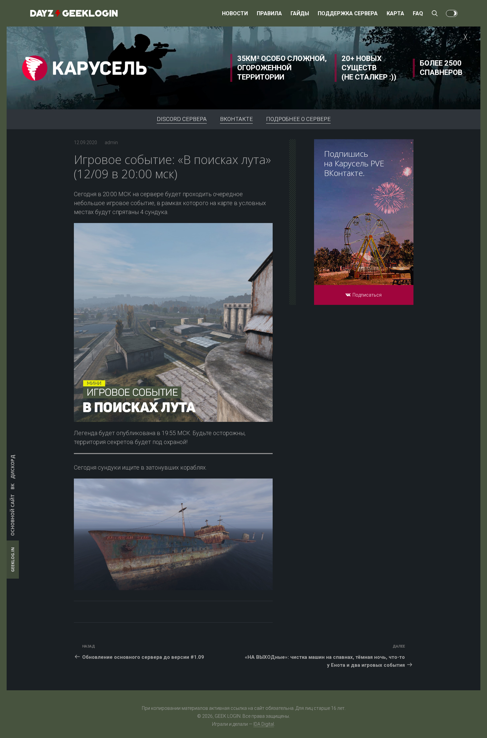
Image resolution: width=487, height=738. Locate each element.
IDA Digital (263, 724)
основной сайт (12, 515)
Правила (269, 13)
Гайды (300, 13)
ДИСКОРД (12, 467)
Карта (395, 13)
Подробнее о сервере (298, 119)
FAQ (418, 13)
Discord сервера (182, 119)
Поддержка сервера (348, 13)
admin (111, 142)
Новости (235, 13)
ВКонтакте (236, 119)
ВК (12, 486)
